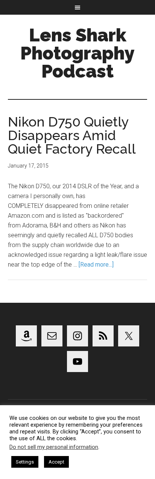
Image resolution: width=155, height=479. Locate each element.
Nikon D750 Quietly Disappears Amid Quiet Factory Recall (72, 135)
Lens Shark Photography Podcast (77, 53)
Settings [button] (25, 462)
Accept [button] (56, 462)
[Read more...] (96, 264)
